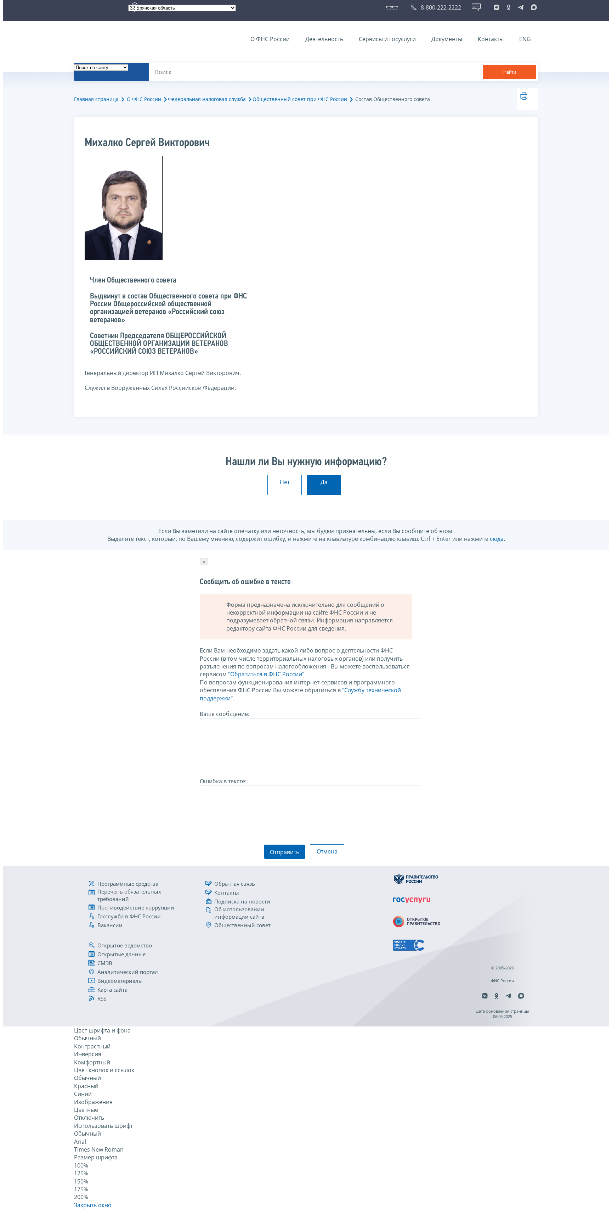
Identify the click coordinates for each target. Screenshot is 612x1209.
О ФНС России (270, 39)
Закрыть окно (93, 1205)
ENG (525, 39)
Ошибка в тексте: (223, 781)
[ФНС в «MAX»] (532, 7)
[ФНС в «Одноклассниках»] (508, 7)
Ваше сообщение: (224, 714)
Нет (285, 482)
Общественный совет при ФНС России (300, 99)
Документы (446, 39)
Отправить (284, 852)
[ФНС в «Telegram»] (520, 7)
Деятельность (324, 39)
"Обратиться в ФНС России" (266, 674)
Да (324, 482)
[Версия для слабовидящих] (393, 7)
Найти (509, 72)
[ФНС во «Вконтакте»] (496, 7)
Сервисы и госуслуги (387, 39)
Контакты (491, 39)
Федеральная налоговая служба (207, 99)
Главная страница (96, 99)
